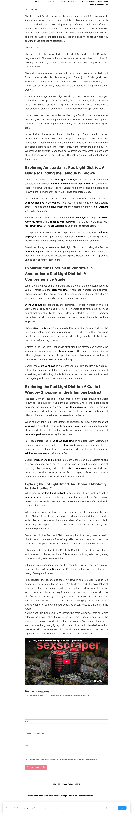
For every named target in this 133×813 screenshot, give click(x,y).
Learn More (60, 808)
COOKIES (56, 784)
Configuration (110, 808)
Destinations (73, 1)
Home (36, 1)
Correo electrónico (34, 733)
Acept (122, 808)
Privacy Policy (67, 784)
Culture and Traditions (57, 1)
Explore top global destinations (80, 796)
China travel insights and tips (55, 796)
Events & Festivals (88, 1)
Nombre (29, 721)
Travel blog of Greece (34, 796)
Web (26, 746)
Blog (43, 1)
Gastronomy (103, 1)
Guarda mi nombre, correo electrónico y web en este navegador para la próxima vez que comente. (62, 759)
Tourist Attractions (96, 5)
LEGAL (77, 784)
